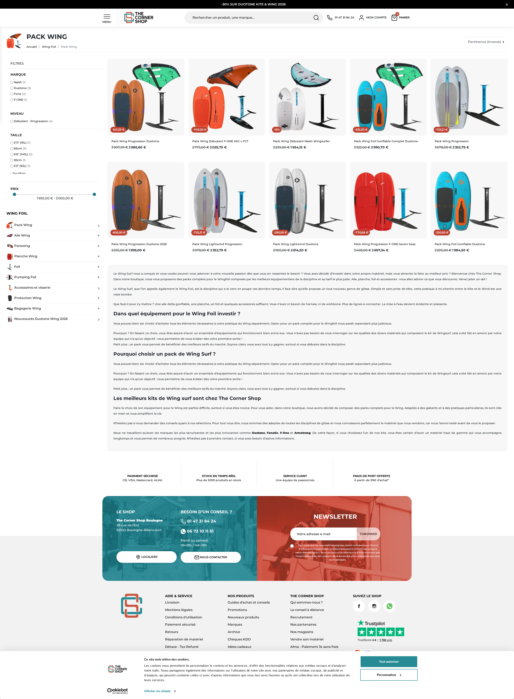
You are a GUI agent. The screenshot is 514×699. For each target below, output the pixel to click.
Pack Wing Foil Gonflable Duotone (460, 244)
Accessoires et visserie (31, 287)
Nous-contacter (213, 557)
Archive (234, 632)
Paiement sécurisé (180, 624)
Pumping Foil (24, 277)
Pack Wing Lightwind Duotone (295, 244)
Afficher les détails (157, 691)
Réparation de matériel (184, 639)
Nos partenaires (303, 624)
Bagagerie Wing (27, 308)
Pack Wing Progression (452, 141)
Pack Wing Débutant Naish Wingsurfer (301, 141)
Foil (16, 266)
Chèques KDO (239, 639)
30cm (20, 160)
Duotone (22, 88)
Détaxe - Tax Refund (181, 647)
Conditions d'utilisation (183, 617)
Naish (20, 82)
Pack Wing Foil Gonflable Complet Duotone (386, 141)
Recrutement (301, 617)
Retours (171, 632)
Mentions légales (179, 610)
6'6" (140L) (23, 154)
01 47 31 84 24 (201, 521)
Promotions (237, 610)
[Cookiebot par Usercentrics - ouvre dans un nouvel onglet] (117, 691)
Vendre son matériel (306, 639)
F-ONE (20, 99)
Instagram (374, 606)
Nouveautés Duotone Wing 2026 (40, 319)
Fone (20, 94)
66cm (20, 148)
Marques (235, 624)
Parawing (21, 246)
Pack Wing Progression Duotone (135, 141)
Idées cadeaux (239, 647)
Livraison (172, 602)
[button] (401, 18)
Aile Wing (21, 235)
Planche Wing (25, 256)
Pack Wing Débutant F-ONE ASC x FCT (220, 141)
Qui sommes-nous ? (306, 602)
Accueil (32, 47)
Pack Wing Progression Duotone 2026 (139, 244)
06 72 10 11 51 (200, 531)
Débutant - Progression (33, 121)
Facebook (359, 606)
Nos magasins (301, 632)
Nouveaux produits (243, 617)
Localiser (149, 557)
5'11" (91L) (22, 142)
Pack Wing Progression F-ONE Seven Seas (384, 244)
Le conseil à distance (307, 610)
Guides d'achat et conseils (249, 602)
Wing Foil (49, 47)
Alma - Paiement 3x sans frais (314, 647)
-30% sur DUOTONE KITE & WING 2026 (254, 4)
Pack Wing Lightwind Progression (217, 244)
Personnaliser (386, 674)
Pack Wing (22, 225)
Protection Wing (27, 298)
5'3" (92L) (22, 166)
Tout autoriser (389, 661)
